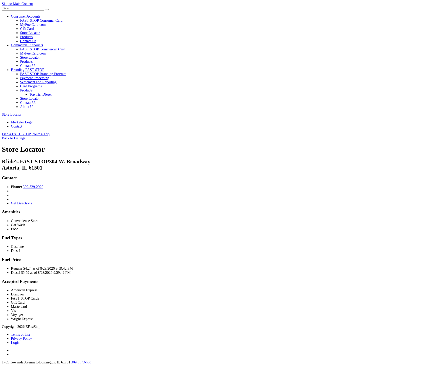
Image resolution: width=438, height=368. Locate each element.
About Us (27, 107)
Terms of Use (20, 334)
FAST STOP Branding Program (43, 74)
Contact (16, 126)
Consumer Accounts (25, 16)
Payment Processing (34, 78)
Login (15, 343)
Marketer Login (22, 122)
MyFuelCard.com (33, 24)
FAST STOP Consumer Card (41, 20)
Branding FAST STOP (27, 70)
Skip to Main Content (17, 4)
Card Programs (31, 86)
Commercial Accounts (27, 45)
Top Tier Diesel (40, 94)
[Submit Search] (47, 9)
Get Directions (21, 203)
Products (26, 37)
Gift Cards (27, 29)
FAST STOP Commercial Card (42, 49)
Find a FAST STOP (16, 134)
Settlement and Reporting (38, 82)
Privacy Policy (21, 338)
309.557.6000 (81, 362)
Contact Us (28, 41)
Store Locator (30, 33)
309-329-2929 (33, 187)
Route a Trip (40, 134)
